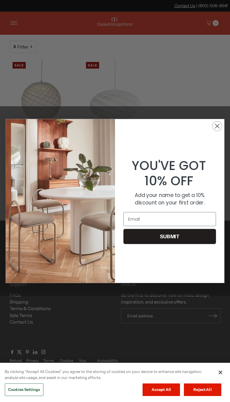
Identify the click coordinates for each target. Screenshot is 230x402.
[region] (115, 382)
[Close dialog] (217, 126)
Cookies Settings (24, 389)
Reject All (202, 389)
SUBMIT (170, 236)
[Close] (220, 372)
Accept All (161, 389)
